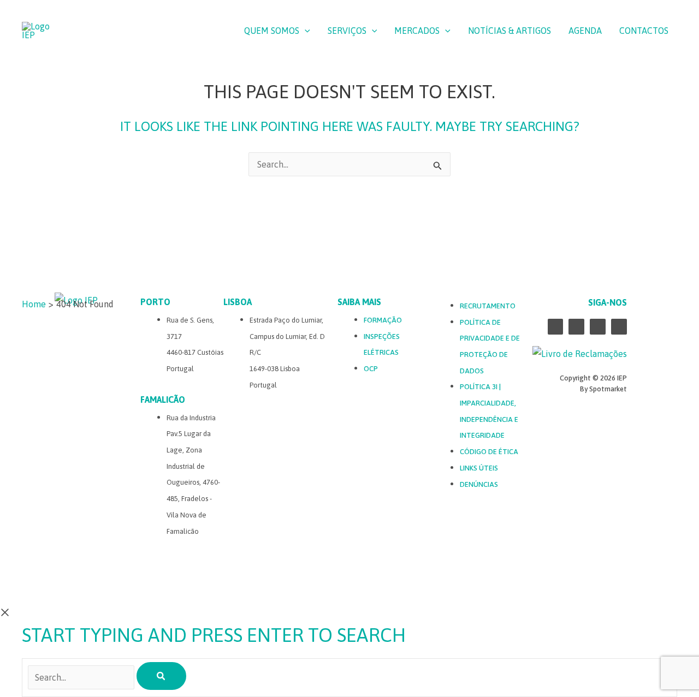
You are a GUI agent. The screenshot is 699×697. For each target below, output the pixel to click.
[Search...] (82, 677)
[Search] (161, 676)
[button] (304, 30)
